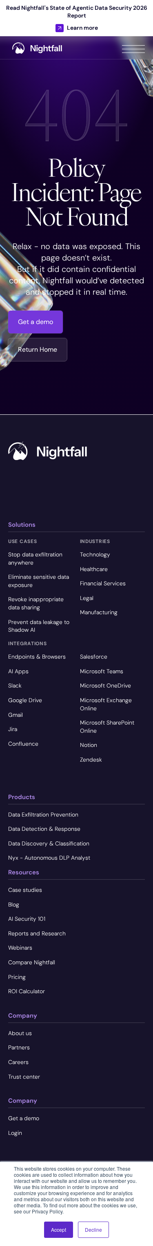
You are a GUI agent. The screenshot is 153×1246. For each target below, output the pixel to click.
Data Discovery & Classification (48, 843)
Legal (86, 598)
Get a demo (35, 322)
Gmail (15, 714)
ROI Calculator (26, 991)
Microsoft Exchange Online (106, 704)
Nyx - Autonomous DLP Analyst (49, 857)
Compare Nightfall (31, 962)
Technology (95, 554)
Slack (15, 685)
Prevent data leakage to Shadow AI (38, 626)
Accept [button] (58, 1229)
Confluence (23, 743)
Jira (12, 729)
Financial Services (103, 583)
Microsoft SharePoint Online (107, 726)
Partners (19, 1047)
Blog (13, 904)
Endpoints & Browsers (37, 656)
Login (15, 1133)
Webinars (20, 947)
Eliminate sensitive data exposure (38, 581)
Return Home (37, 349)
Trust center (24, 1076)
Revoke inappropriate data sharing (36, 603)
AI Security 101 (26, 918)
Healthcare (94, 569)
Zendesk (91, 759)
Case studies (25, 889)
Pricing (17, 977)
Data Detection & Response (44, 828)
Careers (18, 1062)
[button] (133, 47)
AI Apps (18, 671)
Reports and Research (37, 933)
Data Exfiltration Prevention (43, 814)
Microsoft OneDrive (105, 685)
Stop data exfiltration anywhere (35, 558)
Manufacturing (99, 612)
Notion (88, 745)
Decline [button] (93, 1229)
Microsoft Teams (101, 671)
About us (20, 1033)
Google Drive (25, 700)
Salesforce (93, 656)
